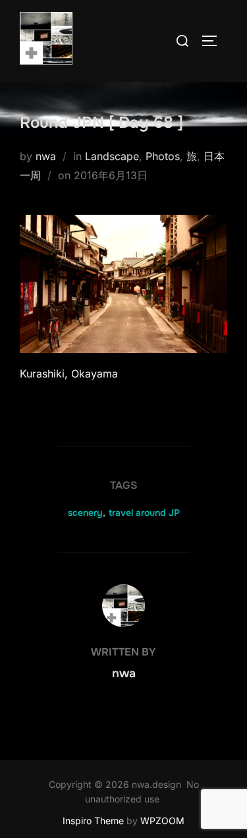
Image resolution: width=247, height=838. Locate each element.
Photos (163, 156)
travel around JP (144, 512)
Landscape (112, 156)
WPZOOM (162, 820)
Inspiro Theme (93, 820)
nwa (46, 156)
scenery (85, 512)
